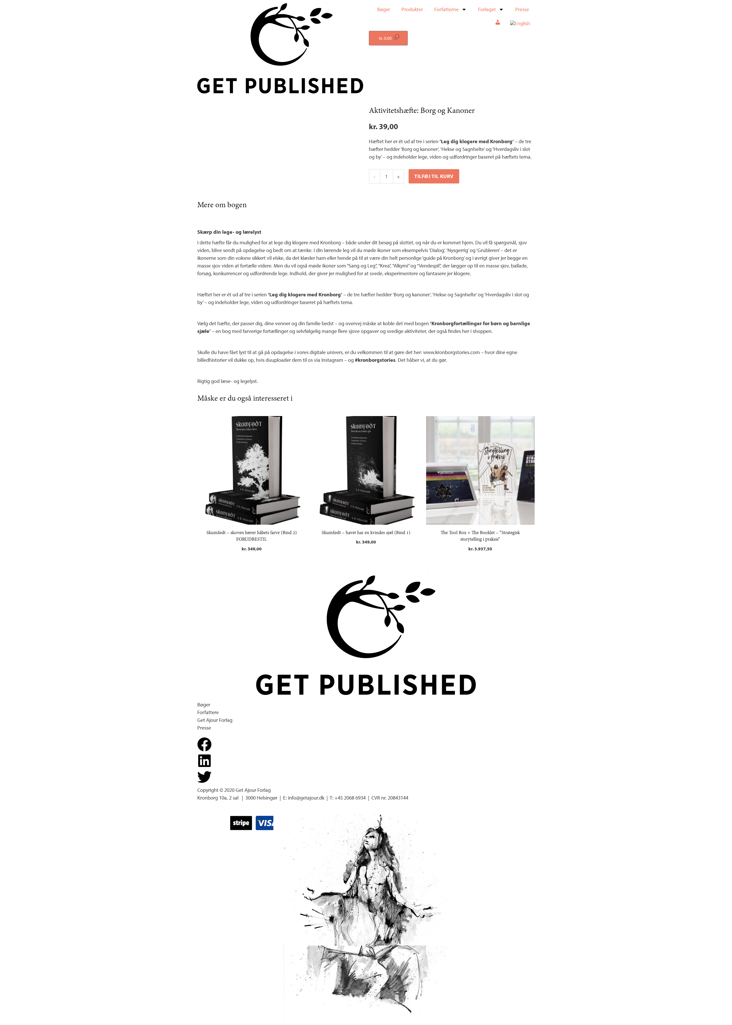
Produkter (412, 9)
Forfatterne (446, 9)
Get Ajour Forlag (214, 720)
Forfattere (208, 712)
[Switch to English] (520, 23)
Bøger (383, 9)
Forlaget (487, 9)
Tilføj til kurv (433, 176)
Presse (522, 9)
